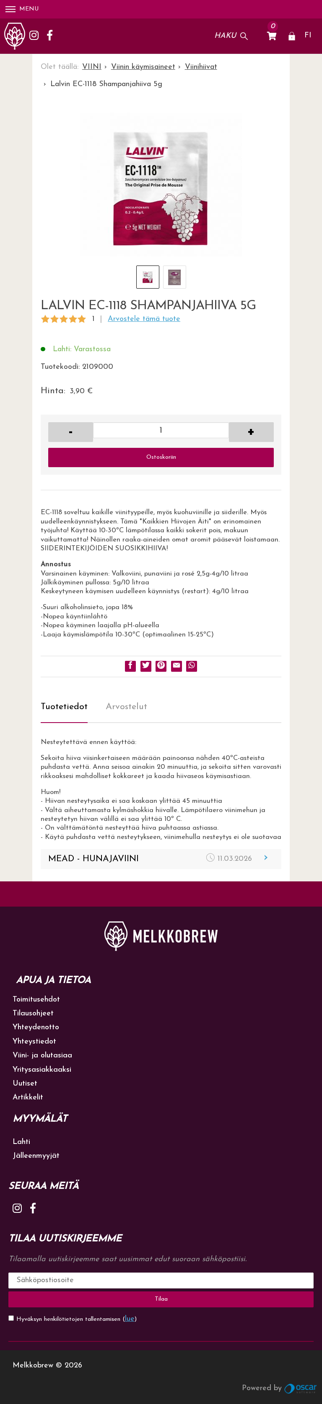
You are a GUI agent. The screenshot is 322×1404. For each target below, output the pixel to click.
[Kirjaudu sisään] (291, 36)
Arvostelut (126, 706)
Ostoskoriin (161, 457)
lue (130, 1319)
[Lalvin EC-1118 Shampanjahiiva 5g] (161, 188)
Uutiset (25, 1084)
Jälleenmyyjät (36, 1156)
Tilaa (161, 1299)
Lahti (21, 1142)
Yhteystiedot (34, 1042)
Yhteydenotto (36, 1027)
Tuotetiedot (64, 706)
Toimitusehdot (36, 1000)
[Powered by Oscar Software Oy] (301, 1388)
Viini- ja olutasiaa (42, 1056)
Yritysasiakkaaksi (42, 1070)
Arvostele (144, 319)
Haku (225, 36)
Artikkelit (28, 1098)
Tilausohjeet (33, 1014)
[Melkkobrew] (14, 36)
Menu (29, 9)
